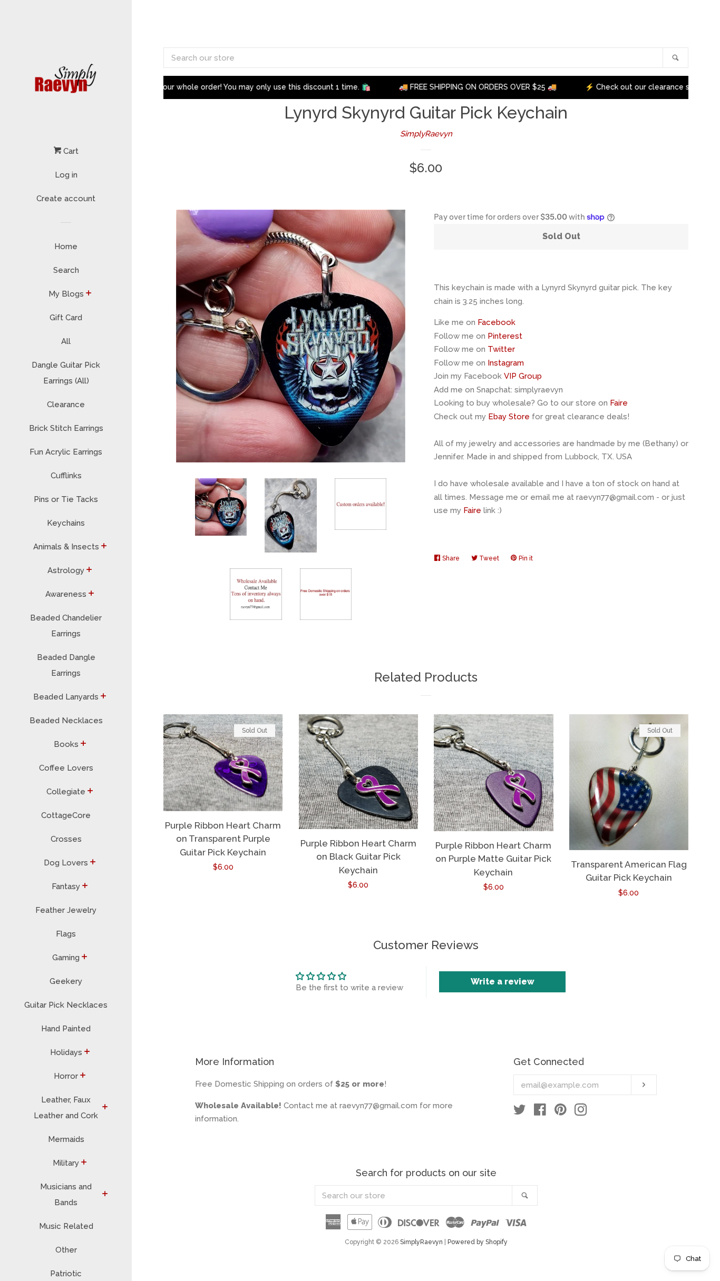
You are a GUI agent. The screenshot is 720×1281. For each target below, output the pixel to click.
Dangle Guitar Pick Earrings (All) (66, 373)
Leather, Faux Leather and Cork (66, 1107)
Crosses (66, 839)
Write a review (502, 982)
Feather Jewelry (65, 910)
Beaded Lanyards (66, 697)
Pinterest (505, 336)
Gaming (66, 957)
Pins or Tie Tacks (66, 499)
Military (66, 1163)
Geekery (66, 981)
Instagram (506, 363)
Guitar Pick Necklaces (66, 1005)
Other (66, 1250)
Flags (66, 934)
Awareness (65, 594)
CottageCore (66, 815)
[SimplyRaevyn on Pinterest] (560, 1112)
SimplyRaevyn (426, 134)
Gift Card (66, 317)
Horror (66, 1076)
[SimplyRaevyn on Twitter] (519, 1112)
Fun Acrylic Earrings (66, 452)
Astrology (65, 570)
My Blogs (66, 294)
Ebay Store (509, 416)
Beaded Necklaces (66, 720)
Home (65, 246)
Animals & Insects (66, 546)
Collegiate (65, 791)
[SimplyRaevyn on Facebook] (540, 1112)
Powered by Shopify (477, 1242)
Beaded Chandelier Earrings (66, 625)
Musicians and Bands (66, 1194)
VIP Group (523, 376)
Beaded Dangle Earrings (66, 665)
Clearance (66, 404)
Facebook (496, 322)
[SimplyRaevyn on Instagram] (581, 1112)
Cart (70, 151)
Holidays (66, 1052)
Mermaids (66, 1139)
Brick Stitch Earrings (66, 428)
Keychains (66, 523)
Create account (65, 198)
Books (66, 744)
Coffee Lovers (66, 768)
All (66, 341)
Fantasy (66, 886)
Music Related (66, 1226)
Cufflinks (66, 475)
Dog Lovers (66, 863)
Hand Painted (66, 1028)
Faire (619, 403)
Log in (66, 175)
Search (66, 270)
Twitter (501, 349)
